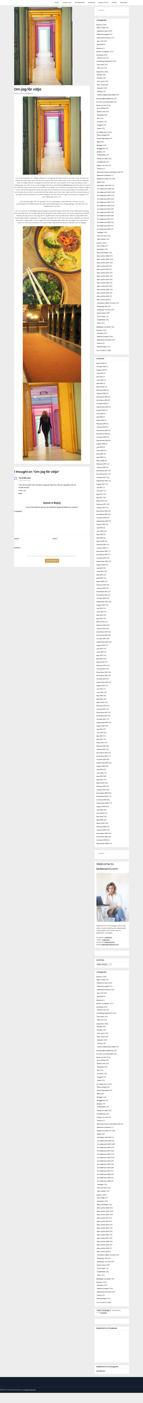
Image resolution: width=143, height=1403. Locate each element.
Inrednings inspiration (104, 61)
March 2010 (100, 783)
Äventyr (99, 25)
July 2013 (99, 649)
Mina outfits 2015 (103, 279)
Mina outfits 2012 (103, 269)
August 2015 (100, 565)
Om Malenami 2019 (103, 226)
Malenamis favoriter (104, 340)
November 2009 (102, 796)
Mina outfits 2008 (103, 256)
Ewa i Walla (101, 246)
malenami (108, 937)
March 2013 (100, 662)
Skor (98, 118)
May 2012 (99, 696)
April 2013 (99, 659)
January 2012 (100, 709)
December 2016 (101, 511)
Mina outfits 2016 (103, 283)
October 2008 (101, 840)
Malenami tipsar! (103, 337)
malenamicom (109, 942)
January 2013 (101, 669)
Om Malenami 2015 (103, 212)
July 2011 (99, 729)
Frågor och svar (102, 165)
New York (100, 41)
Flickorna (99, 48)
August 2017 (100, 484)
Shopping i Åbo (102, 306)
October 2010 (101, 759)
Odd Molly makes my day (106, 303)
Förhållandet (101, 162)
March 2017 (100, 501)
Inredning (91, 3)
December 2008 (102, 833)
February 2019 (101, 424)
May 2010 (99, 776)
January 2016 (101, 548)
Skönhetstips (101, 347)
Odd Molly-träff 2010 (104, 185)
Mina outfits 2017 (103, 286)
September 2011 (102, 722)
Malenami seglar (103, 34)
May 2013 (99, 655)
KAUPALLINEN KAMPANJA (104, 99)
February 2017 (101, 504)
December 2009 (102, 793)
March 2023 (100, 363)
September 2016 (102, 521)
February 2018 (101, 464)
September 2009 (102, 803)
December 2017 (101, 471)
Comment (18, 511)
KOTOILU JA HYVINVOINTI (105, 102)
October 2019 (101, 404)
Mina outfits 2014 (103, 276)
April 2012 (99, 699)
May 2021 (99, 377)
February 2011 (101, 746)
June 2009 (100, 813)
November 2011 (101, 716)
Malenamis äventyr (104, 38)
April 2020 (99, 383)
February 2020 (101, 390)
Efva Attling (101, 108)
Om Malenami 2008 (104, 189)
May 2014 (99, 615)
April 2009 (99, 820)
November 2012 (101, 675)
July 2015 (99, 568)
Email (55, 539)
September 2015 (102, 561)
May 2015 (99, 575)
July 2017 (99, 487)
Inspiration (100, 72)
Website (17, 548)
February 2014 (101, 625)
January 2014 (101, 629)
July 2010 (99, 769)
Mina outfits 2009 (103, 259)
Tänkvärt (100, 88)
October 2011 (101, 719)
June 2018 (99, 451)
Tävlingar (100, 232)
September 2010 (102, 763)
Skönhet (99, 330)
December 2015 (102, 551)
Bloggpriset (101, 148)
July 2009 (99, 810)
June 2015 (99, 571)
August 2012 (100, 686)
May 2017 (99, 494)
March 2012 (100, 702)
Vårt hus (100, 68)
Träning (99, 91)
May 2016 (99, 534)
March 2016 (100, 541)
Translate (103, 1313)
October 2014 (101, 598)
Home (57, 3)
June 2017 (99, 491)
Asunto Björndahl (103, 138)
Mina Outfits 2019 (103, 293)
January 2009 (101, 830)
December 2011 (101, 712)
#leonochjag (101, 135)
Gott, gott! (101, 81)
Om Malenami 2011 (103, 199)
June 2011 (99, 733)
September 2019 (102, 407)
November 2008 (102, 837)
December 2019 (101, 397)
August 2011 (100, 726)
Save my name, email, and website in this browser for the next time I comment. (52, 556)
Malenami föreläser (104, 175)
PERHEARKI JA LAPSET (103, 327)
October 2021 (101, 367)
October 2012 (101, 679)
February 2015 (101, 585)
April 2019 (99, 417)
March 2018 (100, 461)
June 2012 (99, 692)
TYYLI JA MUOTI (101, 350)
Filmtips (99, 78)
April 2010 (99, 780)
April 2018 (99, 457)
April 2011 (99, 739)
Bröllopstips (101, 155)
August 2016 (100, 524)
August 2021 (100, 370)
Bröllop (99, 152)
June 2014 (99, 612)
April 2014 (99, 618)
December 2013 (101, 632)
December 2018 (101, 430)
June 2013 (99, 652)
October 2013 (101, 639)
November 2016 (101, 514)
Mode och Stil (103, 3)
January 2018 (101, 467)
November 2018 (101, 434)
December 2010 (101, 753)
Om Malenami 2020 (104, 229)
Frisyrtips (100, 333)
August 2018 (100, 444)
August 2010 (100, 766)
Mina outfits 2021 (103, 300)
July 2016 (99, 528)
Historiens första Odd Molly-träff (108, 172)
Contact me (66, 3)
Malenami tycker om (104, 179)
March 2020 (100, 387)
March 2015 (100, 581)
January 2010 (101, 790)
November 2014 (101, 595)
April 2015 (99, 578)
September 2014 (102, 602)
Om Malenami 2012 (103, 202)
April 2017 (99, 498)
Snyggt (99, 125)
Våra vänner (101, 239)
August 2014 (100, 605)
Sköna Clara (101, 313)
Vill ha (99, 323)
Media (99, 182)
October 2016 (101, 518)
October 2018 (101, 437)
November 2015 (101, 555)
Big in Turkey (101, 28)
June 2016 (99, 531)
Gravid (99, 169)
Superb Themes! (30, 1390)
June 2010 (99, 773)
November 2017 (101, 474)
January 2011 (100, 749)
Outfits (114, 3)
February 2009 (101, 827)
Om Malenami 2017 (103, 219)
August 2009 (100, 806)
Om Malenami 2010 (103, 195)
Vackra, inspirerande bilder (106, 95)
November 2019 (101, 400)
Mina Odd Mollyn (102, 253)
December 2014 (102, 592)
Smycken (100, 122)
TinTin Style (101, 316)
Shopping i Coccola (104, 310)
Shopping (100, 115)
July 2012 (99, 689)
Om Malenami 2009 (104, 192)
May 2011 (99, 736)
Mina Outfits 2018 (103, 290)
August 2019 (100, 410)
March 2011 (100, 743)
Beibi (98, 142)
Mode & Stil (101, 112)
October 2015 (101, 558)
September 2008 (102, 843)
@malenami (100, 1371)
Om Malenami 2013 (103, 206)
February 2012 (101, 706)
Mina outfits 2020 (103, 296)
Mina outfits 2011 (102, 266)
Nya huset (123, 3)
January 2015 (101, 588)
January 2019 (101, 427)
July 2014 (99, 608)
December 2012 (101, 672)
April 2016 (99, 538)
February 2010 (101, 786)
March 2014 (100, 622)
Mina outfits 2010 (103, 263)
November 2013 (101, 635)
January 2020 (101, 393)
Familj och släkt (102, 159)
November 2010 (101, 756)
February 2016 (101, 545)
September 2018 (102, 440)
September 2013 (102, 642)
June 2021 (99, 373)
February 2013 (101, 665)
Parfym (99, 343)
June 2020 (100, 380)
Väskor (99, 128)
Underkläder (101, 320)
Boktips (99, 75)
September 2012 (102, 682)
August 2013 (100, 645)
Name (17, 539)
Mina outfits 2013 (103, 273)
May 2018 (99, 454)
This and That (102, 236)
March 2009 (100, 823)
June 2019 (99, 414)
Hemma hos (101, 58)
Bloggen (100, 145)
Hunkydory (100, 249)
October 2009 (101, 800)
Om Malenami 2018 (103, 222)
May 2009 (99, 817)
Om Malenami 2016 (103, 216)
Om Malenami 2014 (103, 209)
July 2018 (99, 447)
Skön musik (101, 85)
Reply (20, 493)
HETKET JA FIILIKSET (102, 52)
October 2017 (101, 477)
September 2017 (102, 481)
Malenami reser (102, 31)
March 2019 (100, 420)
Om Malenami (80, 3)
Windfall (100, 44)
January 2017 (101, 508)
